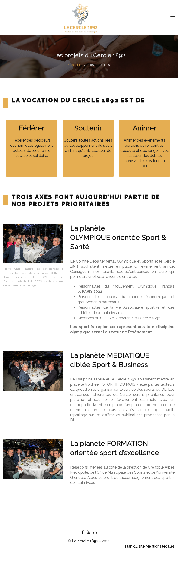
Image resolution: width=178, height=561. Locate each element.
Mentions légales (160, 546)
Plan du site (135, 546)
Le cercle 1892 (85, 541)
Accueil (75, 65)
